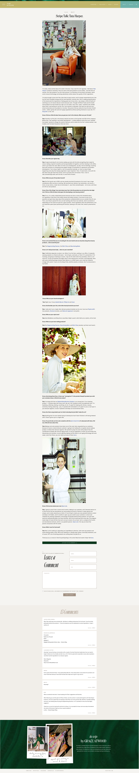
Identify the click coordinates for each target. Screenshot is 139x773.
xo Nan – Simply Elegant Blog (50, 710)
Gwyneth (44, 111)
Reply (93, 627)
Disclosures (43, 770)
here (75, 435)
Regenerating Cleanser (53, 246)
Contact (131, 4)
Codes (109, 4)
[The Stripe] (10, 4)
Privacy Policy (36, 770)
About (124, 4)
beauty (73, 12)
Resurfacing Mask (75, 246)
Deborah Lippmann (67, 311)
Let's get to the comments (68, 542)
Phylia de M (91, 309)
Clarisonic (52, 311)
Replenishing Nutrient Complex (66, 401)
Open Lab (64, 506)
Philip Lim (66, 302)
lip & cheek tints (75, 421)
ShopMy (116, 4)
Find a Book (102, 4)
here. (92, 537)
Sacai (73, 302)
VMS (109, 770)
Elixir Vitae (65, 246)
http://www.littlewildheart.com (51, 662)
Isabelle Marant (59, 302)
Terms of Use (28, 770)
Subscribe (93, 4)
